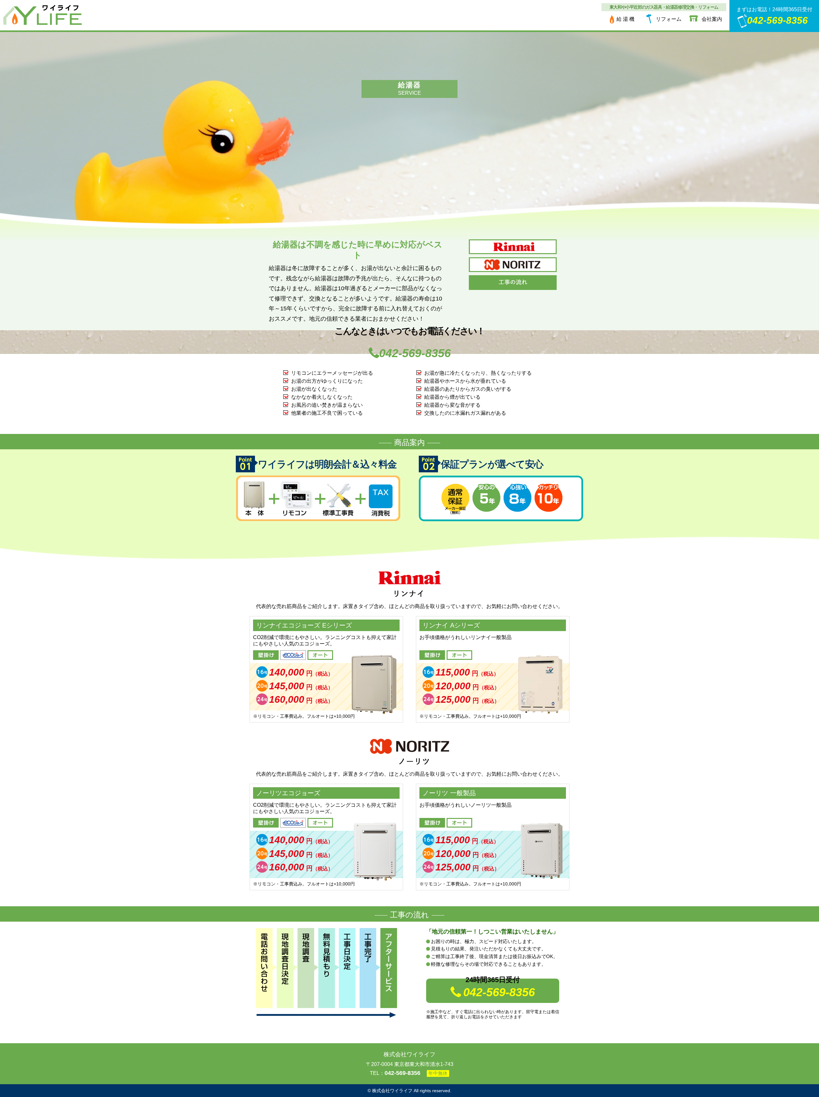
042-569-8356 (777, 20)
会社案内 (712, 19)
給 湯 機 (625, 19)
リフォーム (668, 19)
